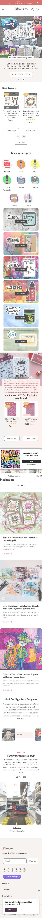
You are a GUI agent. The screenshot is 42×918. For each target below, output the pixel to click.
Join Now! (11, 910)
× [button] (37, 900)
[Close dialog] (41, 449)
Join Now (31, 461)
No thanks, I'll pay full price (31, 464)
